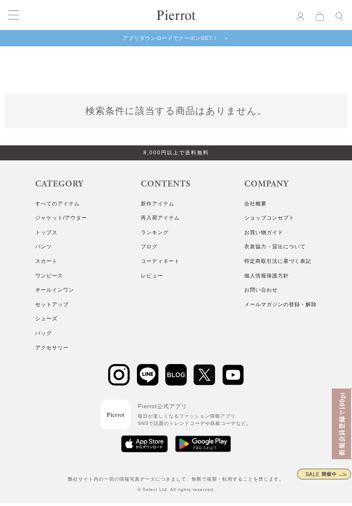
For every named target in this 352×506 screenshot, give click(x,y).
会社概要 (255, 204)
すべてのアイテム (57, 204)
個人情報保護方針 (266, 276)
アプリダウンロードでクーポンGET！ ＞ (176, 38)
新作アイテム (157, 204)
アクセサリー (52, 348)
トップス (46, 232)
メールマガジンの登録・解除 (280, 304)
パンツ (43, 247)
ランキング (155, 232)
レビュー (152, 276)
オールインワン (54, 290)
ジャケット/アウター (61, 218)
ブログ (149, 247)
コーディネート (160, 261)
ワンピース (49, 276)
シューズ (46, 319)
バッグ (43, 333)
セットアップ (52, 304)
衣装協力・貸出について (275, 247)
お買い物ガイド (263, 232)
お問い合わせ (261, 290)
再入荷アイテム (160, 218)
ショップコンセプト (269, 218)
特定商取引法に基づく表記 (277, 261)
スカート (46, 261)
